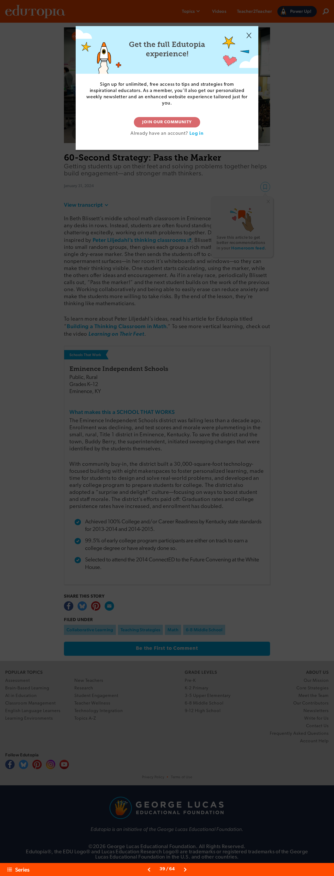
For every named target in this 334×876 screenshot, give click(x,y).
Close (249, 35)
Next (185, 869)
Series (22, 869)
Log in (196, 133)
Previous (149, 869)
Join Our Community (167, 122)
